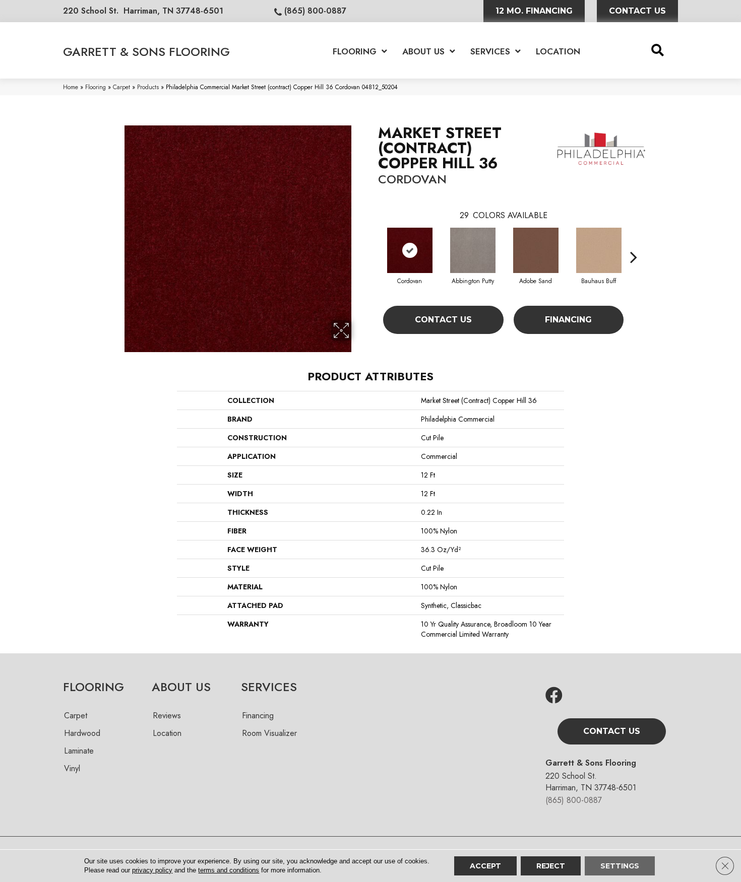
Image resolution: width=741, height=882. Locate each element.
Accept (485, 865)
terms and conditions (228, 870)
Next (633, 242)
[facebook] (554, 696)
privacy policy (152, 870)
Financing (568, 319)
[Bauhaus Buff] (599, 250)
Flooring (95, 87)
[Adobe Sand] (536, 250)
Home (70, 87)
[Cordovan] (410, 250)
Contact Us (443, 319)
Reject (550, 865)
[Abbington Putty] (473, 250)
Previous (373, 242)
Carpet (121, 87)
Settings (619, 865)
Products (148, 87)
